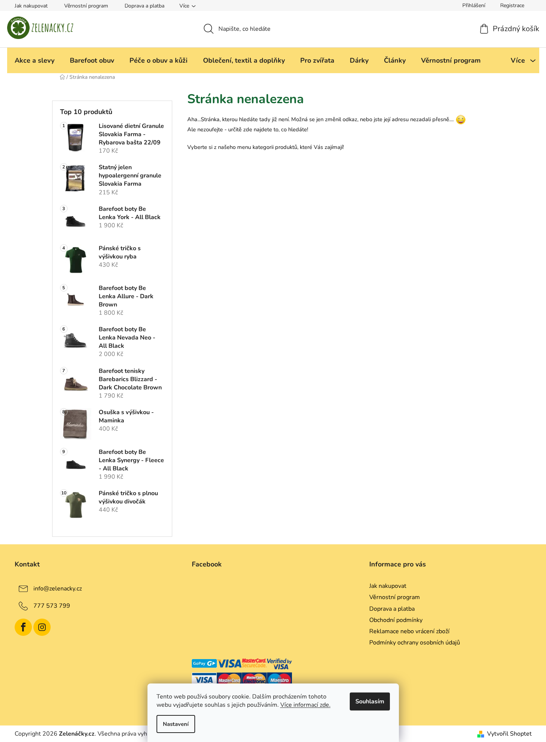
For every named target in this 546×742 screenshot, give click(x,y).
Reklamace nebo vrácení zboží (409, 631)
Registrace (512, 5)
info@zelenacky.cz (57, 588)
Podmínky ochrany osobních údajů (414, 642)
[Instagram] (42, 627)
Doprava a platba (144, 5)
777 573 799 (51, 606)
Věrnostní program (86, 5)
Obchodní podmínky (396, 620)
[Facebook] (23, 627)
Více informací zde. (305, 705)
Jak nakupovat (31, 5)
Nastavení (176, 724)
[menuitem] (34, 60)
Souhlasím (369, 701)
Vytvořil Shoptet (509, 734)
